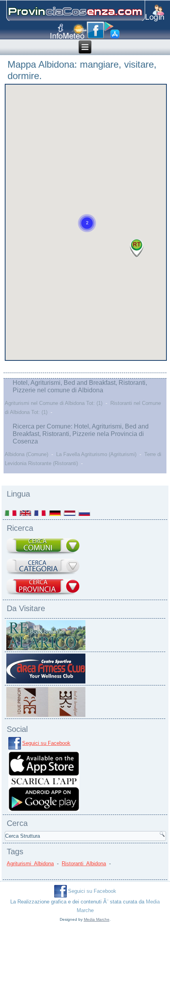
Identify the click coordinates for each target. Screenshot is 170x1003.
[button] (87, 223)
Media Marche (97, 919)
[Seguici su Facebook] (95, 30)
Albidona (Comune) (26, 454)
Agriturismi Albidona (30, 863)
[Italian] (11, 513)
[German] (55, 513)
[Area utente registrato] (154, 13)
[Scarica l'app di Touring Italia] (112, 30)
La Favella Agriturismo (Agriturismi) (96, 454)
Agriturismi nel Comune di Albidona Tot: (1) (53, 403)
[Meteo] (75, 31)
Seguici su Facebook (46, 743)
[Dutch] (70, 513)
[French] (40, 513)
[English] (25, 513)
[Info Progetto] (56, 31)
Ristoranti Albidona (84, 863)
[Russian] (84, 513)
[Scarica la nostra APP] (44, 811)
